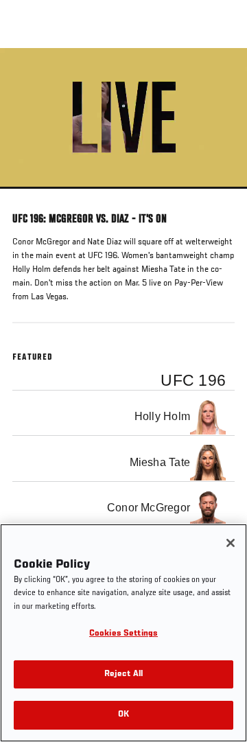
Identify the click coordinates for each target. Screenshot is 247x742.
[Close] (230, 543)
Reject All (123, 674)
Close (222, 74)
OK (123, 714)
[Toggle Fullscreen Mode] (219, 197)
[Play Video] (123, 118)
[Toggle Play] (29, 197)
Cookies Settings (123, 633)
